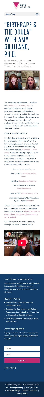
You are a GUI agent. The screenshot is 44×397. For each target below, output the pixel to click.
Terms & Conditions (29, 390)
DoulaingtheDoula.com (28, 181)
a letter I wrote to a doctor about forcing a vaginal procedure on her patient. (22, 214)
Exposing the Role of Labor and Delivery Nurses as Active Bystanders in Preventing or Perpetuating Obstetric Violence (22, 312)
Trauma (28, 66)
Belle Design (15, 390)
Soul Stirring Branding (14, 388)
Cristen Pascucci (13, 60)
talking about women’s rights (19, 105)
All (14, 63)
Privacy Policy (22, 393)
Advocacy (8, 63)
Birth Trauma (21, 63)
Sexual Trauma (18, 66)
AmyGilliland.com (24, 189)
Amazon (30, 201)
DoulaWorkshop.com (29, 193)
